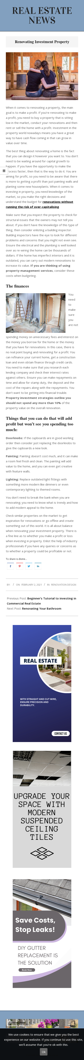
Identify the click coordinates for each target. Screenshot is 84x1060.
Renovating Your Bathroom (41, 608)
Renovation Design (63, 584)
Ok (44, 1052)
